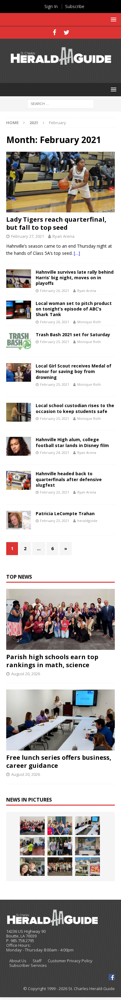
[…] (77, 253)
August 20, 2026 (25, 673)
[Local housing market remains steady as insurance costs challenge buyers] (87, 866)
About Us (17, 961)
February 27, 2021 (27, 236)
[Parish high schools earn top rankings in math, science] (60, 619)
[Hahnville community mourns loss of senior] (59, 846)
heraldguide (87, 520)
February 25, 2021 (54, 341)
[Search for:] (60, 104)
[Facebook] (54, 32)
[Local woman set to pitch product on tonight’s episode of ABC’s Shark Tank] (18, 310)
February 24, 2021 (54, 452)
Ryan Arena (63, 236)
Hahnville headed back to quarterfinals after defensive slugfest (69, 479)
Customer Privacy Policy (70, 961)
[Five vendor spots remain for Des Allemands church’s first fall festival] (59, 866)
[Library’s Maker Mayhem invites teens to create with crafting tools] (32, 846)
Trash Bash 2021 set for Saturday (73, 334)
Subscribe (74, 6)
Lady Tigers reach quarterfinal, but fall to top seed (56, 223)
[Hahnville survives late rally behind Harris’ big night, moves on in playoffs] (18, 278)
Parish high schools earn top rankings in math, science (52, 661)
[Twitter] (66, 32)
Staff (37, 961)
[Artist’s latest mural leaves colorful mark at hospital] (87, 846)
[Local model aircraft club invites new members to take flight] (59, 825)
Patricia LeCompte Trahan (65, 513)
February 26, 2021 (54, 290)
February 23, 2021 (54, 492)
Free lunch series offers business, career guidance (58, 761)
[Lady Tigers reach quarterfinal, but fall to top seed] (60, 182)
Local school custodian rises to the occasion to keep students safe (75, 408)
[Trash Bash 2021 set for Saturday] (18, 341)
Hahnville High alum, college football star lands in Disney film (72, 442)
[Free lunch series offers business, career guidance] (60, 719)
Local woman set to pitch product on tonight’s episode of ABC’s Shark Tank (74, 308)
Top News (19, 576)
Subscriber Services (28, 965)
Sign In (51, 6)
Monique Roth (89, 322)
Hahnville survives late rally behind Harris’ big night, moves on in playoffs (75, 277)
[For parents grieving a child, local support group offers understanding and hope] (32, 866)
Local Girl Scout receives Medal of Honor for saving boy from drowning (73, 371)
